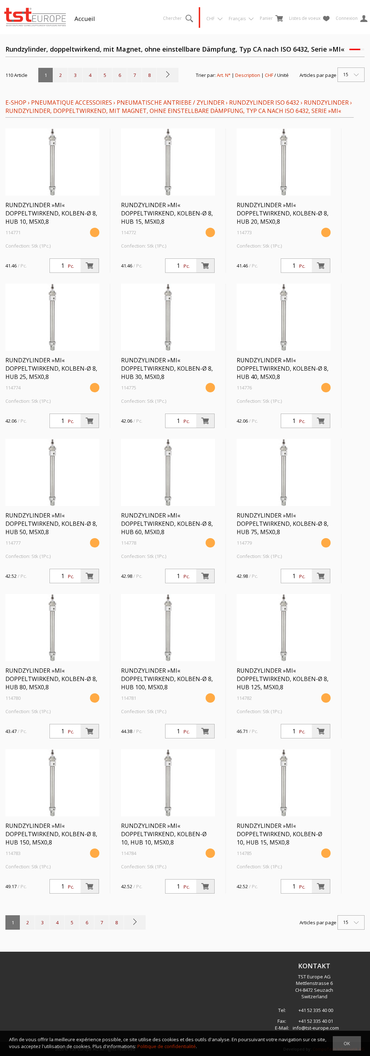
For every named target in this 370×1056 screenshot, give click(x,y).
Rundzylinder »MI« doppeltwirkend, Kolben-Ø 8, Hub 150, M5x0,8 (51, 834)
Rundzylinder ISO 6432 (264, 102)
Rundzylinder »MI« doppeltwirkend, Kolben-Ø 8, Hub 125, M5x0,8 (282, 679)
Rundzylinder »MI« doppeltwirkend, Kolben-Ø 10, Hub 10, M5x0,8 (164, 834)
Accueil (84, 18)
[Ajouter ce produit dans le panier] (90, 265)
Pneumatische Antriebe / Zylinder (170, 102)
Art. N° (224, 75)
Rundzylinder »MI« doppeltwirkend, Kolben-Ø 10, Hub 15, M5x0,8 (279, 834)
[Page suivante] (167, 75)
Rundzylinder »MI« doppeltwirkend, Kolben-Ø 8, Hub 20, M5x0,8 (282, 213)
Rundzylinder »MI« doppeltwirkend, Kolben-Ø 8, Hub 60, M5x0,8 (167, 523)
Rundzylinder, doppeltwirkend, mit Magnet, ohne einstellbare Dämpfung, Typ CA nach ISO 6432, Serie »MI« (173, 111)
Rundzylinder (326, 102)
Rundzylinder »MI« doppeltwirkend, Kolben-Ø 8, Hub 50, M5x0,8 (51, 523)
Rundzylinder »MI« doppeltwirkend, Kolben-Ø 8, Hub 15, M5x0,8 (167, 213)
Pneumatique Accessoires (71, 102)
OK (347, 1043)
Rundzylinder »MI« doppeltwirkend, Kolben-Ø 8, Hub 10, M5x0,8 (51, 213)
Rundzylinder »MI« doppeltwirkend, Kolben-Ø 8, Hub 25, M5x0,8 (51, 368)
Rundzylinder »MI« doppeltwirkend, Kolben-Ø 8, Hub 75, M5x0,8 (282, 523)
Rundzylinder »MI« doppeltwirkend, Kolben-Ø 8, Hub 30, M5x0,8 (167, 368)
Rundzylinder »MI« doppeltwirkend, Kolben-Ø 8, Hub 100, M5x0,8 (167, 679)
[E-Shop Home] (35, 16)
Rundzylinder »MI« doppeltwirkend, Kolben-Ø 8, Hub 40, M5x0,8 (282, 368)
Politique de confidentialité (166, 1046)
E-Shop (15, 102)
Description (247, 75)
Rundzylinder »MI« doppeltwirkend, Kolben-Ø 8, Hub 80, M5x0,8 (51, 679)
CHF (269, 75)
